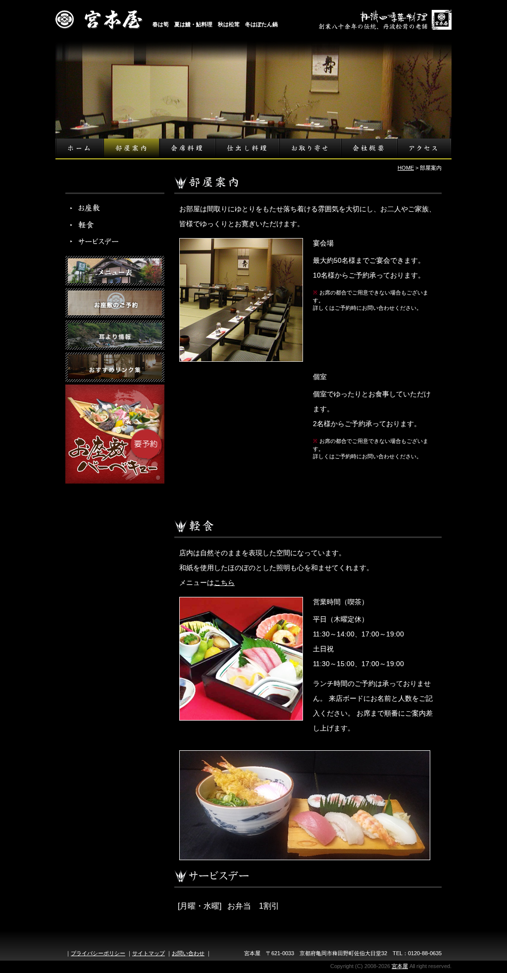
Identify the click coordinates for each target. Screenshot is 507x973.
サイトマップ (148, 953)
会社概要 (369, 148)
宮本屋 (400, 966)
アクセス (424, 148)
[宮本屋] (99, 23)
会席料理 (187, 148)
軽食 (95, 225)
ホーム (79, 148)
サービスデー (95, 242)
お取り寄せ (310, 148)
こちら (224, 582)
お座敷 (95, 207)
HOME (406, 168)
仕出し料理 (247, 148)
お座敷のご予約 (114, 303)
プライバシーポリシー (98, 953)
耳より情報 (114, 335)
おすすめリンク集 (114, 367)
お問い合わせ (188, 953)
